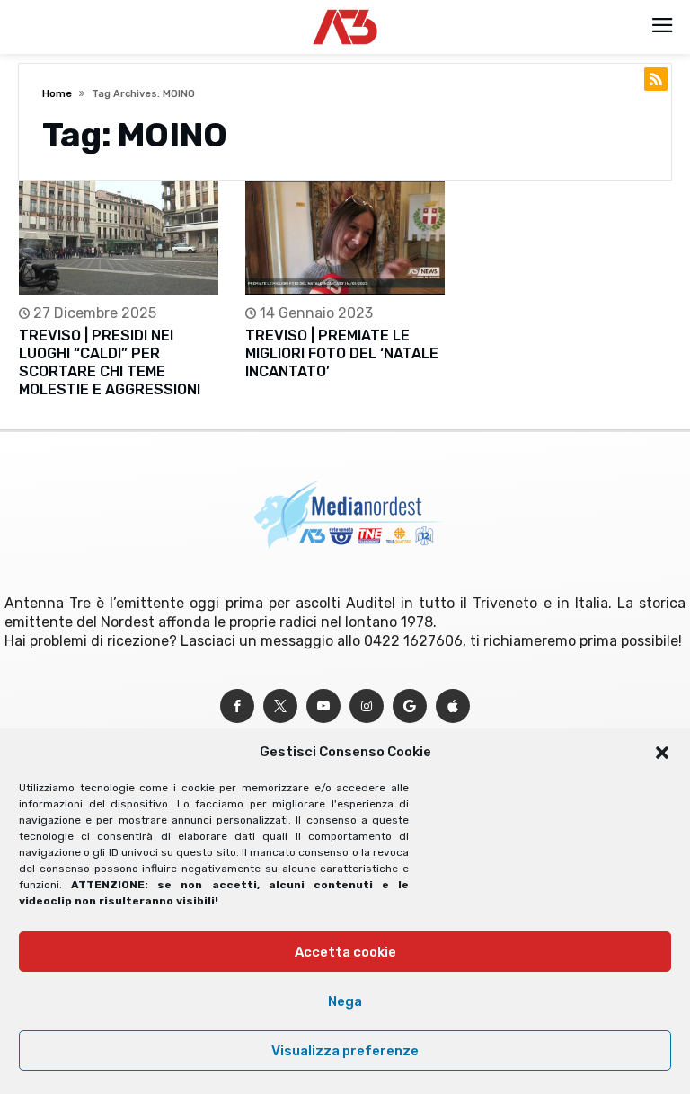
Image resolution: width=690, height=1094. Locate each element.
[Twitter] (280, 706)
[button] (662, 753)
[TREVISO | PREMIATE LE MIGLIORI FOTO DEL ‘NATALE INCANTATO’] (345, 238)
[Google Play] (410, 706)
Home (57, 94)
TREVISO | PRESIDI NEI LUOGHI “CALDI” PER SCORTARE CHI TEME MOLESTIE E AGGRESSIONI (109, 362)
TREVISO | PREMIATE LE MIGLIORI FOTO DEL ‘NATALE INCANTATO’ (341, 353)
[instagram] (366, 706)
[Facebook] (237, 706)
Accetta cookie (345, 952)
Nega (345, 1001)
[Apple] (453, 706)
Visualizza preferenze (345, 1051)
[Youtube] (323, 706)
